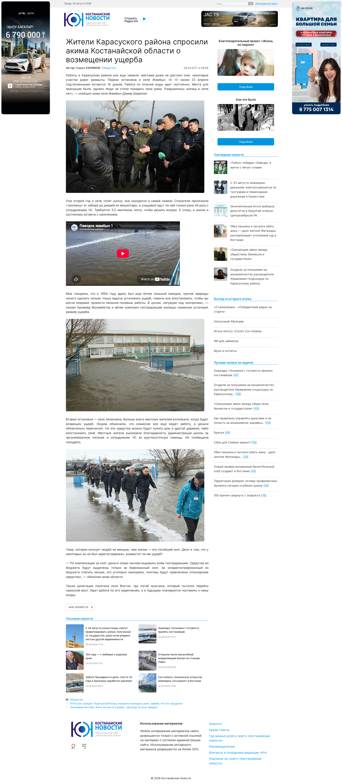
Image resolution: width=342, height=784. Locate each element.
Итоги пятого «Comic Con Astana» (238, 331)
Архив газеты (219, 730)
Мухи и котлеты (225, 351)
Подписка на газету (266, 3)
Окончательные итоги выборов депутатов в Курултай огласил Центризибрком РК (252, 210)
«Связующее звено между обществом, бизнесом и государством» (249, 254)
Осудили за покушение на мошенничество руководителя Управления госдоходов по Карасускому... (244, 389)
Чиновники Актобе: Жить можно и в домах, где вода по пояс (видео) (113, 707)
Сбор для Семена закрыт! (232, 442)
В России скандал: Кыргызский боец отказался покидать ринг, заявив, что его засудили (126, 703)
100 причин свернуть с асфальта (237, 495)
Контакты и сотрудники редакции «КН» (238, 752)
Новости (215, 724)
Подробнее (246, 86)
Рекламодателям (222, 746)
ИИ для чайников (226, 341)
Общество (109, 68)
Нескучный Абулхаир (229, 321)
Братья (219, 432)
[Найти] (250, 3)
